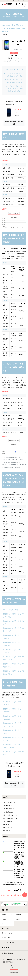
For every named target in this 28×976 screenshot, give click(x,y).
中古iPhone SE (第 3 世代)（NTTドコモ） (12, 724)
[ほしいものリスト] (22, 4)
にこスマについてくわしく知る (11, 895)
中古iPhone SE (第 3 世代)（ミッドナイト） (13, 615)
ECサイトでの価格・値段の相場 (14, 70)
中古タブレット (20, 915)
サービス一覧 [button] (5, 948)
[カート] (26, 4)
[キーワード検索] (16, 4)
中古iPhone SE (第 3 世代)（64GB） (12, 636)
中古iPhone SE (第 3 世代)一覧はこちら (14, 123)
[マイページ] (19, 4)
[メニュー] (2, 4)
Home (2, 6)
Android (18, 919)
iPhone (14, 6)
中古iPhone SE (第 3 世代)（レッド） (13, 622)
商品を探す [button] (5, 910)
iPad (3, 923)
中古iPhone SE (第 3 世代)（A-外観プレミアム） (14, 658)
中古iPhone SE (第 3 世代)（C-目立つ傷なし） (13, 672)
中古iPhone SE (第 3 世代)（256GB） (12, 651)
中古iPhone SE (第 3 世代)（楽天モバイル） (13, 753)
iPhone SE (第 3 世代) (21, 6)
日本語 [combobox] (11, 967)
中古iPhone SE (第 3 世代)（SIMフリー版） (12, 746)
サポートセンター (8, 933)
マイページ (7, 937)
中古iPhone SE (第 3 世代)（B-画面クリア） (14, 665)
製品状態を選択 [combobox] (13, 213)
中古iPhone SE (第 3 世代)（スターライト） (13, 629)
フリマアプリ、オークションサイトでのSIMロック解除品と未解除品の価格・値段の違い (14, 88)
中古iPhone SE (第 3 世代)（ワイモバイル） (13, 738)
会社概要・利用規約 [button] (7, 953)
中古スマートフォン (8, 6)
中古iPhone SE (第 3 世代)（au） (12, 731)
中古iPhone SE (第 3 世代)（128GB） (12, 643)
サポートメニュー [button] (7, 928)
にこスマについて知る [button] (8, 942)
